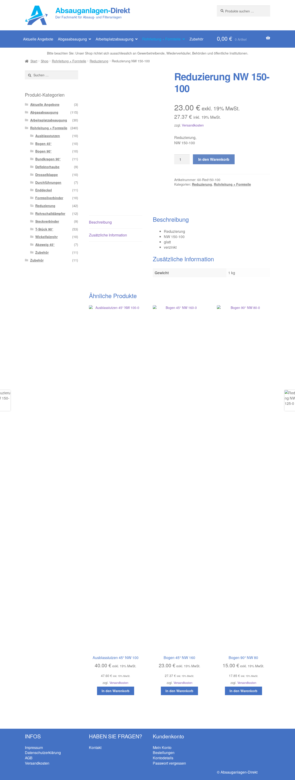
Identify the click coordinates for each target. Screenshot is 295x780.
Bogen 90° (43, 151)
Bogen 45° (43, 143)
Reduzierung (99, 61)
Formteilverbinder (49, 198)
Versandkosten (193, 125)
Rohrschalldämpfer (50, 213)
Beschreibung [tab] (100, 222)
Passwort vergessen (169, 763)
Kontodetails (163, 757)
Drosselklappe (46, 174)
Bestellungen (163, 752)
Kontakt (95, 747)
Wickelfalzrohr (46, 236)
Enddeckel (43, 190)
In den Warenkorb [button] (116, 690)
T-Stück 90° (44, 229)
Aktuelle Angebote (38, 39)
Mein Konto (162, 747)
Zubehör (196, 39)
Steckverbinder (47, 221)
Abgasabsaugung (72, 39)
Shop (44, 61)
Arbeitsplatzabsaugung (114, 39)
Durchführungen (48, 182)
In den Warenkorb (213, 159)
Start (33, 61)
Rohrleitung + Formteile (161, 39)
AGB (28, 757)
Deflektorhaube (47, 166)
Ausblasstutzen (47, 135)
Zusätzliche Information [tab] (108, 235)
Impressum (34, 747)
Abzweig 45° (45, 244)
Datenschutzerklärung (43, 752)
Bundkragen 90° (48, 159)
